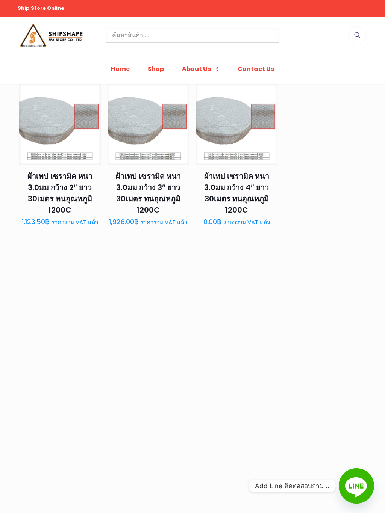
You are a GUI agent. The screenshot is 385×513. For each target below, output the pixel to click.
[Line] (356, 486)
